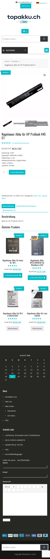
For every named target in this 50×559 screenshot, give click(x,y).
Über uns (8, 401)
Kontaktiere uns (11, 397)
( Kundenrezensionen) (20, 143)
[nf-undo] (18, 490)
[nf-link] (5, 490)
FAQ (6, 420)
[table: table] (13, 490)
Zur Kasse (11, 416)
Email (6, 472)
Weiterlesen (13, 328)
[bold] (18, 486)
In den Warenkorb (17, 172)
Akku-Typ (37, 196)
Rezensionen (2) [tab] (9, 210)
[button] (46, 50)
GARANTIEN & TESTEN (14, 445)
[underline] (25, 486)
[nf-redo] (22, 490)
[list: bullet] (37, 486)
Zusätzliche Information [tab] (26, 206)
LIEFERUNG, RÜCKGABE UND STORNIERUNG (22, 435)
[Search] (44, 39)
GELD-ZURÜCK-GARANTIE (15, 440)
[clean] (29, 486)
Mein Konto (26, 6)
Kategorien (10, 50)
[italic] (21, 486)
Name (5, 463)
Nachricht (7, 481)
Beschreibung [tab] (8, 206)
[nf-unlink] (9, 490)
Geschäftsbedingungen (13, 454)
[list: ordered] (34, 486)
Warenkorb (11, 411)
